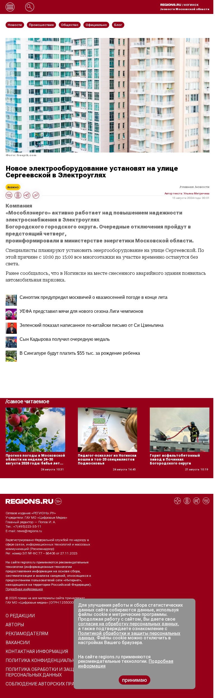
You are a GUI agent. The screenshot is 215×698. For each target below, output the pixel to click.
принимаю (134, 680)
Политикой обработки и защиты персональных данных (129, 636)
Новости (202, 187)
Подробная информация (24, 589)
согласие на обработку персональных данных (128, 623)
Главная (187, 187)
